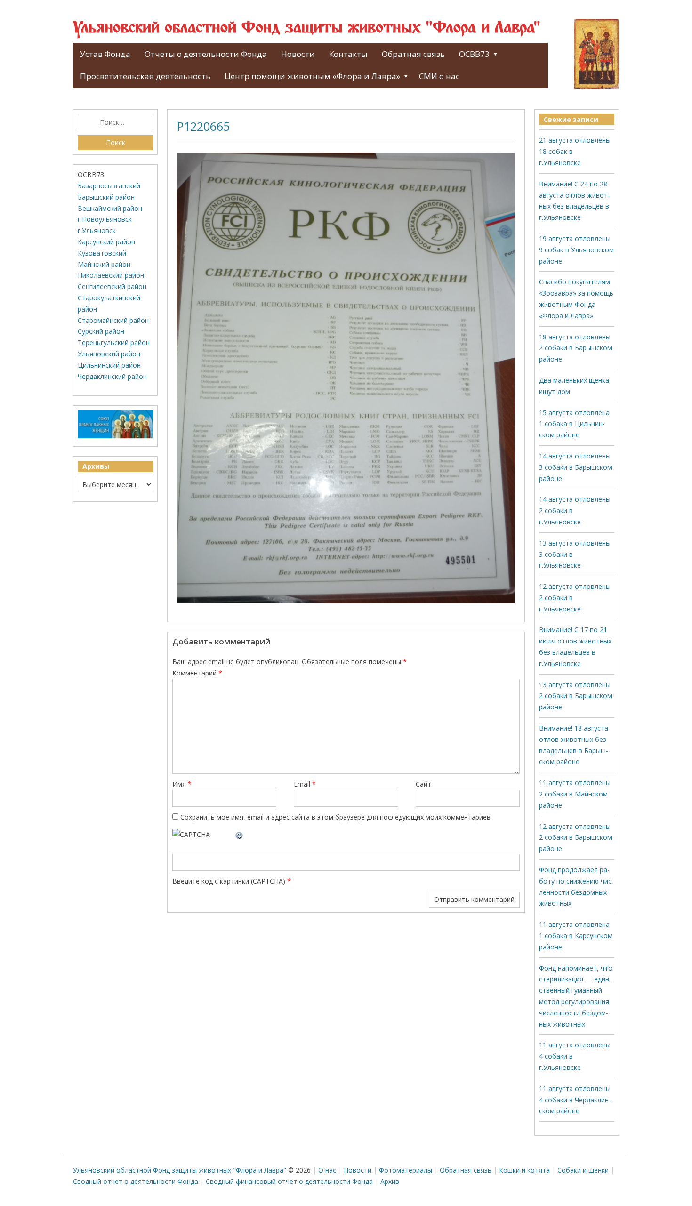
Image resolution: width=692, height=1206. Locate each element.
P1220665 (203, 126)
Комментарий (197, 672)
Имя (182, 784)
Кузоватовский (102, 253)
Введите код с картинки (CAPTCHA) (228, 880)
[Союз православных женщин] (115, 436)
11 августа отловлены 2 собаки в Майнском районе (575, 794)
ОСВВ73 (474, 53)
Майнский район (104, 264)
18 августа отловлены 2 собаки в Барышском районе (575, 348)
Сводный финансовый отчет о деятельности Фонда (289, 1181)
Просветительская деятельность (145, 76)
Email (305, 784)
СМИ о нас (439, 76)
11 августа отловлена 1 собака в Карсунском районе (575, 935)
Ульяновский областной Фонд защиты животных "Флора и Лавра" (306, 28)
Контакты (348, 53)
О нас (327, 1170)
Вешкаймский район (110, 208)
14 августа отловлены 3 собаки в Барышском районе (575, 467)
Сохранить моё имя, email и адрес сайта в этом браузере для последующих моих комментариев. (336, 816)
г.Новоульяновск (105, 219)
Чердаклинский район (112, 376)
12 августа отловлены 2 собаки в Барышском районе (575, 837)
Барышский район (106, 197)
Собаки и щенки (583, 1170)
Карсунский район (106, 241)
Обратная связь (413, 53)
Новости (298, 53)
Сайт (423, 784)
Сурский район (101, 331)
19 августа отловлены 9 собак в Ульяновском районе (576, 249)
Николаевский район (111, 275)
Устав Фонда (105, 53)
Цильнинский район (109, 365)
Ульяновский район (109, 353)
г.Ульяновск (97, 230)
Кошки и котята (524, 1170)
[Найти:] (115, 122)
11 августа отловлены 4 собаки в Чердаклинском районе (575, 1100)
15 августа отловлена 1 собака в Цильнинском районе (574, 424)
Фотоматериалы (405, 1170)
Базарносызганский (109, 185)
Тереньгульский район (114, 342)
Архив (389, 1181)
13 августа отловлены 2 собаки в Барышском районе (575, 696)
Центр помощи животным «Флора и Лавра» (312, 76)
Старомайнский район (113, 320)
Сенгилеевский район (112, 286)
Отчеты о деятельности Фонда (206, 53)
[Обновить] (239, 834)
